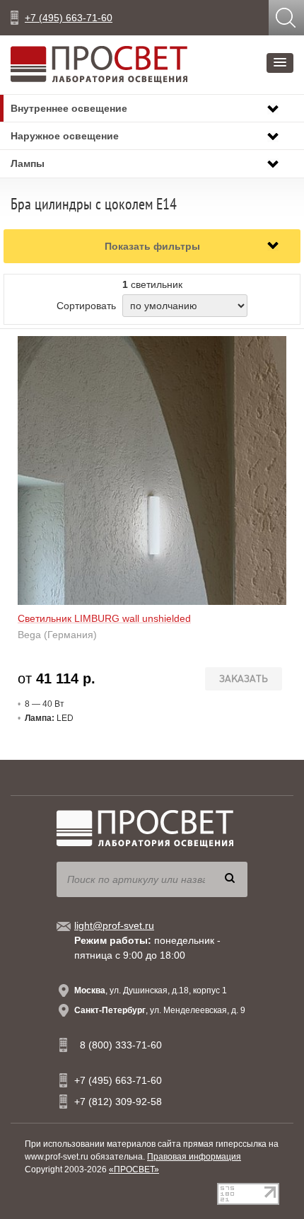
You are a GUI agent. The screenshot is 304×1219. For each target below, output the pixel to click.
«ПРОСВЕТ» (134, 1169)
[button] (280, 63)
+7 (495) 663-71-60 (68, 17)
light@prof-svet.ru (114, 925)
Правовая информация (194, 1157)
